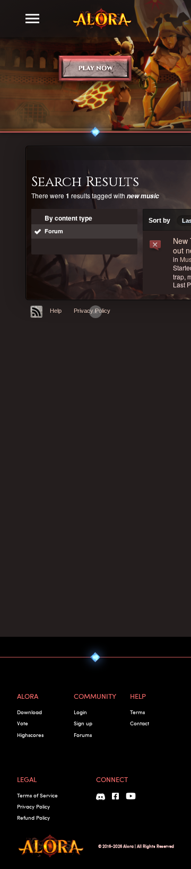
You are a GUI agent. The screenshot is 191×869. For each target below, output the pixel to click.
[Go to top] (95, 311)
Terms (137, 712)
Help (56, 311)
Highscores (30, 735)
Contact (139, 723)
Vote (22, 723)
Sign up (83, 723)
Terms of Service (37, 795)
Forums (83, 735)
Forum (54, 231)
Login (80, 712)
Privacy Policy (33, 806)
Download (29, 712)
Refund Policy (33, 817)
